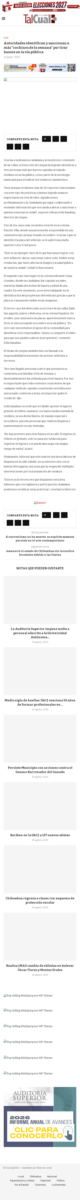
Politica (61, 1180)
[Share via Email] (26, 147)
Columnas (40, 1184)
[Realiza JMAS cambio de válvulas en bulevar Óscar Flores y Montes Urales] (40, 937)
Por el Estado (22, 1184)
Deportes (46, 1180)
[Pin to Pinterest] (10, 147)
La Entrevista (58, 1184)
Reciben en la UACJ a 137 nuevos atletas (40, 835)
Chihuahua (35, 1176)
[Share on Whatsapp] (18, 147)
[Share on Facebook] (55, 139)
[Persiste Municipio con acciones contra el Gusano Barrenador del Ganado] (40, 739)
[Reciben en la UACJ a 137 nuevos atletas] (40, 806)
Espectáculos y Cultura (22, 1180)
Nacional (52, 1176)
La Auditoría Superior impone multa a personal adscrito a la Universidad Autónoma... (40, 633)
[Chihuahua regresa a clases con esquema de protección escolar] (40, 869)
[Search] (76, 18)
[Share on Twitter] (63, 139)
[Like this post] (48, 139)
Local (21, 1176)
